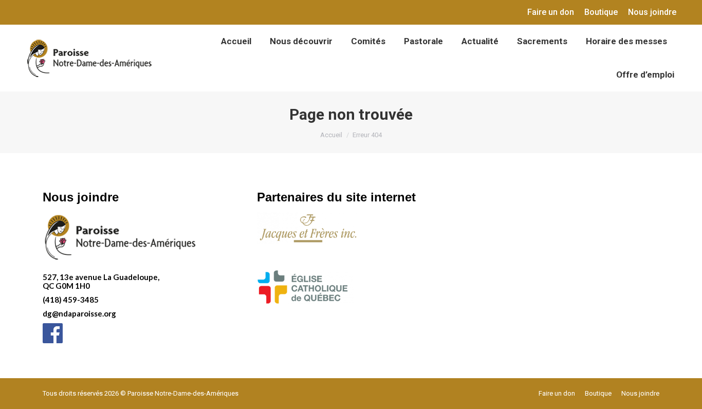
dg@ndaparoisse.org (79, 313)
